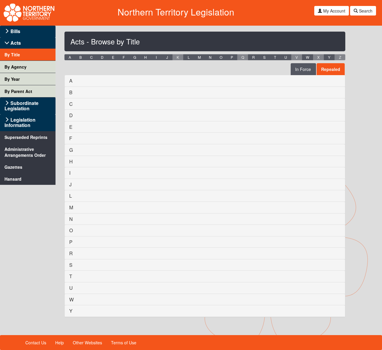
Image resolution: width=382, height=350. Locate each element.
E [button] (113, 57)
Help (59, 343)
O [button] (221, 57)
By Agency (15, 67)
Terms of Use (123, 343)
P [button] (232, 57)
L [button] (189, 57)
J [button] (167, 57)
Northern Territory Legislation (176, 11)
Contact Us (35, 343)
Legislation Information (20, 122)
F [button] (124, 57)
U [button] (285, 57)
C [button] (91, 57)
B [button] (80, 57)
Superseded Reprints (25, 137)
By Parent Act (18, 91)
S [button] (264, 57)
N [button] (210, 57)
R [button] (253, 57)
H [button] (145, 57)
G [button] (134, 57)
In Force (303, 69)
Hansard (12, 179)
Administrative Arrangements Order (25, 152)
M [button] (199, 57)
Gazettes (13, 167)
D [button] (102, 57)
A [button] (70, 57)
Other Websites (87, 343)
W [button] (307, 57)
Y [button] (329, 57)
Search (365, 11)
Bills (15, 31)
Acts (15, 42)
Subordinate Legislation (21, 106)
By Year (12, 79)
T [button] (275, 57)
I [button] (156, 57)
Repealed (330, 69)
